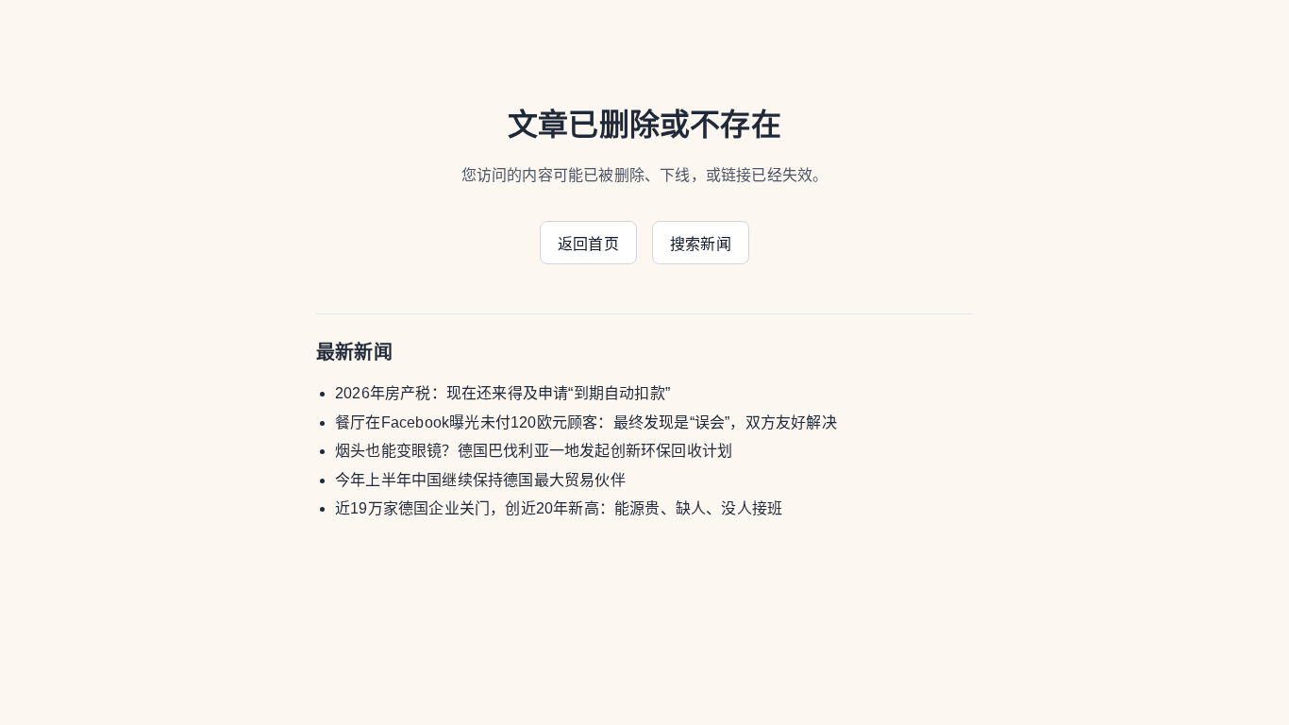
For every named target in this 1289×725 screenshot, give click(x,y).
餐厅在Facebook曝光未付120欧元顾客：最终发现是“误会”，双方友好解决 (586, 422)
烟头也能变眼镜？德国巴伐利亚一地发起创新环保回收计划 (533, 451)
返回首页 (588, 244)
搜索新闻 (700, 244)
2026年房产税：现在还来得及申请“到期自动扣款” (502, 393)
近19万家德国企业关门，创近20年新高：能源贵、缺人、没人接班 (558, 508)
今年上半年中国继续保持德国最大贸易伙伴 (480, 480)
